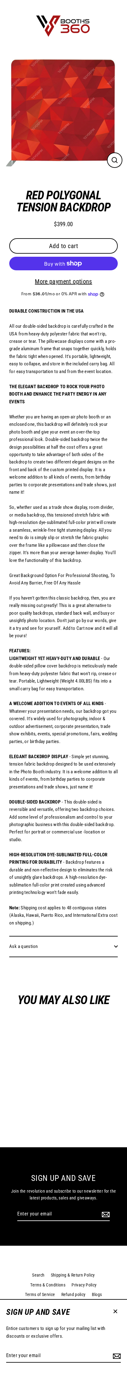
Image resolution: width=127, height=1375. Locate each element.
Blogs (97, 1294)
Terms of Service (40, 1294)
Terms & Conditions (47, 1284)
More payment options (63, 281)
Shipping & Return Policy (73, 1275)
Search (38, 1275)
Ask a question (23, 946)
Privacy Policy (84, 1284)
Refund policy (73, 1294)
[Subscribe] (116, 1356)
